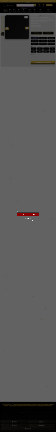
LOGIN (33, 214)
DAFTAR (22, 214)
